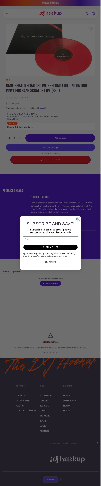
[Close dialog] (77, 219)
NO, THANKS (49, 262)
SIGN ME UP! (49, 247)
